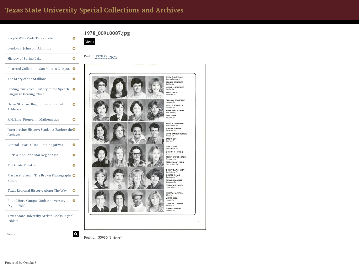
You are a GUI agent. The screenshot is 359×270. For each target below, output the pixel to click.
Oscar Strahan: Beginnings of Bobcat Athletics (35, 106)
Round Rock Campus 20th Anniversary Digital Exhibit (36, 203)
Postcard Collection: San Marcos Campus (38, 68)
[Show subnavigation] (74, 38)
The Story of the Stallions (26, 78)
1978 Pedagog (106, 56)
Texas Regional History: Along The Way (37, 190)
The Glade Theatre (21, 165)
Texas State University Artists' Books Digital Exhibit (40, 218)
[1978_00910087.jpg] (145, 227)
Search (76, 234)
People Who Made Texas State (30, 38)
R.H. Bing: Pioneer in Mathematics (33, 119)
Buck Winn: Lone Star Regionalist (32, 155)
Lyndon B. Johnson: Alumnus (29, 48)
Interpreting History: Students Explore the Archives (40, 132)
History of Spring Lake (24, 58)
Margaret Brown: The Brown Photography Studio (39, 177)
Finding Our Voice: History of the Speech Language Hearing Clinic (38, 91)
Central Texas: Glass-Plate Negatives (35, 144)
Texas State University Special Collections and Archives (94, 10)
